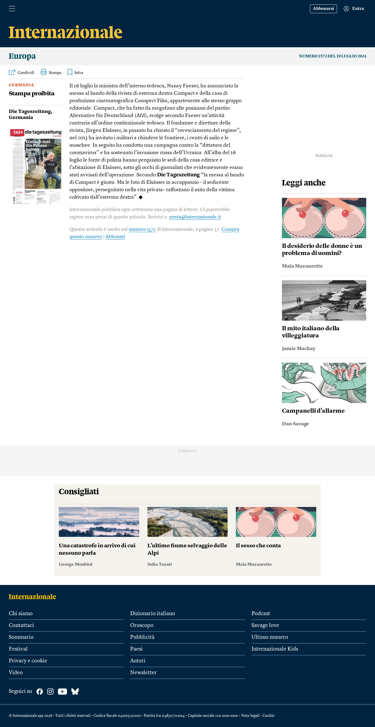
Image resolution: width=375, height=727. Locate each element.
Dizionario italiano (152, 614)
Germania (21, 85)
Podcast (260, 614)
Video (16, 673)
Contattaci (21, 625)
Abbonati (115, 236)
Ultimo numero (269, 637)
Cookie (268, 716)
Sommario (21, 637)
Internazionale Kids (274, 649)
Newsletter (143, 673)
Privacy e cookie (28, 661)
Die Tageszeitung (30, 111)
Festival (18, 649)
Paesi (136, 649)
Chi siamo (21, 614)
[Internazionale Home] (34, 596)
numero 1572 (142, 229)
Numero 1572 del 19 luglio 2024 (332, 56)
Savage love (265, 625)
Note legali (250, 716)
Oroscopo (141, 625)
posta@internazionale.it (195, 217)
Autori (137, 661)
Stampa (55, 73)
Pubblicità (142, 637)
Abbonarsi (323, 9)
